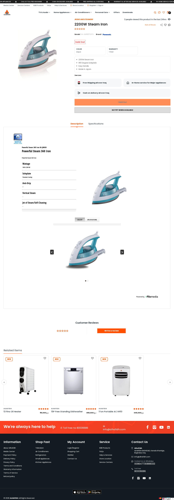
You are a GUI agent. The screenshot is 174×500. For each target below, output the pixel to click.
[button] (80, 29)
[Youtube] (161, 427)
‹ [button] (52, 252)
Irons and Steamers (84, 19)
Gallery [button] (79, 220)
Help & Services (61, 5)
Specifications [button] (92, 220)
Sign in (100, 5)
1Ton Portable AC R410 (110, 411)
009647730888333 (144, 463)
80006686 (140, 471)
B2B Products (38, 5)
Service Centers (24, 5)
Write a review (111, 330)
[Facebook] (147, 427)
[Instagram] (154, 427)
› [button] (122, 252)
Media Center (9, 5)
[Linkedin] (168, 427)
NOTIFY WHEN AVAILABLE (122, 110)
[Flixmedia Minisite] (18, 139)
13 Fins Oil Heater (12, 411)
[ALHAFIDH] (12, 12)
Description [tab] (77, 123)
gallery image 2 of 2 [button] (87, 280)
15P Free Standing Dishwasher (67, 411)
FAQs (49, 5)
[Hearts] (159, 12)
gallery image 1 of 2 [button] (85, 280)
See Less (78, 75)
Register (93, 5)
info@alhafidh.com (114, 429)
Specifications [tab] (95, 123)
